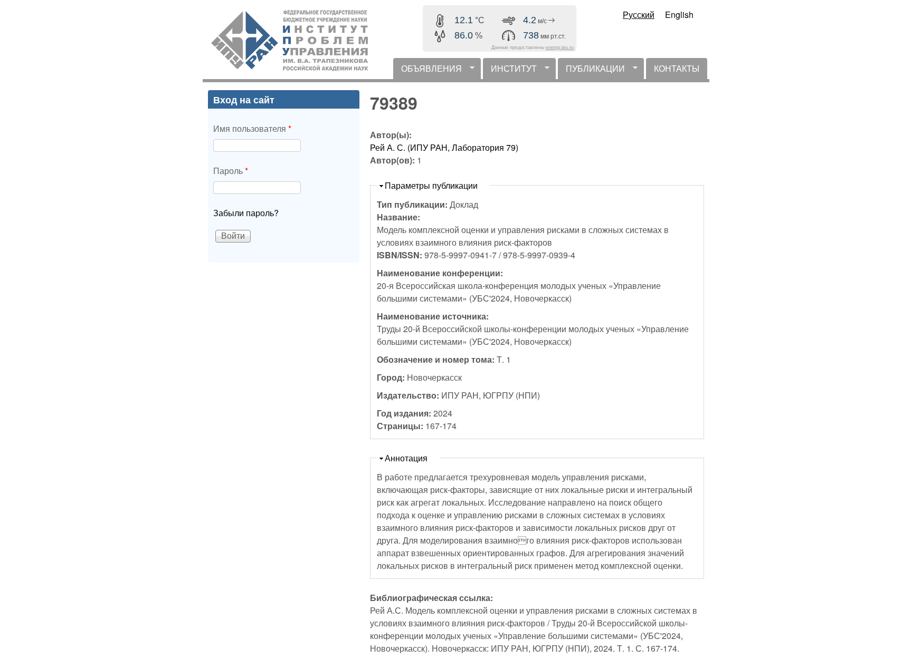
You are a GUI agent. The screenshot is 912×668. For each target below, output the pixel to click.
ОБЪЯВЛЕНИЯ (427, 70)
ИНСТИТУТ (510, 70)
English (679, 14)
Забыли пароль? (246, 213)
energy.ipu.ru (560, 47)
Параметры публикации (431, 185)
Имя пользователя (252, 128)
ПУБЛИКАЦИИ (591, 70)
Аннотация (406, 458)
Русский (638, 14)
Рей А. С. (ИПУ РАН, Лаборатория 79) (444, 147)
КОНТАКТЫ (676, 68)
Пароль (230, 170)
